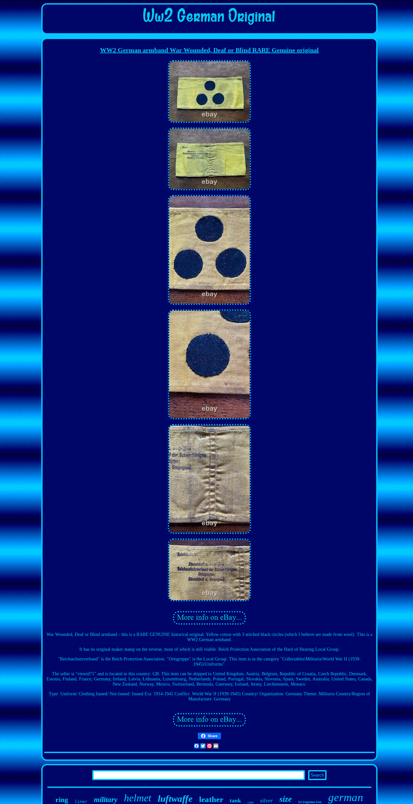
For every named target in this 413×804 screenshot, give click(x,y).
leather (211, 799)
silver (266, 800)
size (285, 799)
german (345, 797)
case (250, 802)
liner (81, 801)
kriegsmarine (310, 802)
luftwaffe (175, 798)
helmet (137, 798)
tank (235, 800)
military (105, 800)
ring (61, 800)
